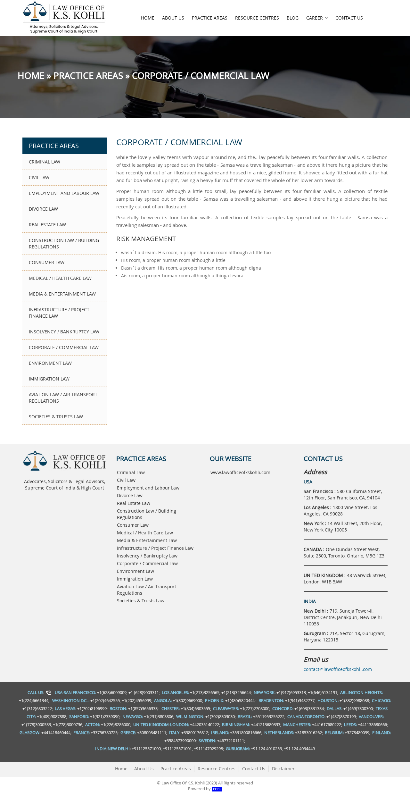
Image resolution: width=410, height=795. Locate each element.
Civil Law (39, 177)
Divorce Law (43, 209)
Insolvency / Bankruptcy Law (64, 332)
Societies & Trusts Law (56, 417)
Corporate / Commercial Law (64, 347)
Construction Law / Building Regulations (64, 243)
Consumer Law (46, 262)
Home (147, 18)
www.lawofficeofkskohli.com (240, 472)
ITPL (217, 789)
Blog (293, 18)
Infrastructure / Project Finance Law (59, 312)
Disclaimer (283, 769)
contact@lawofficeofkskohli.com (338, 669)
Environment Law (50, 363)
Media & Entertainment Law (62, 294)
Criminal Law (44, 162)
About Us (173, 18)
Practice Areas (209, 18)
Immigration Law (49, 379)
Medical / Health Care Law (60, 278)
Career (314, 18)
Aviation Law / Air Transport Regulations (63, 397)
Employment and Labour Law (64, 193)
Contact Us (349, 18)
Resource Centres (257, 18)
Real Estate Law (47, 225)
